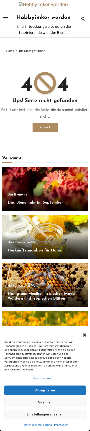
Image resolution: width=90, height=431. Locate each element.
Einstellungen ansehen (45, 414)
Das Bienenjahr (19, 194)
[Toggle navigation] (5, 18)
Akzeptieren (45, 390)
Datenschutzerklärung (38, 424)
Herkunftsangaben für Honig (35, 251)
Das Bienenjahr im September (35, 203)
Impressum (61, 424)
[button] (82, 332)
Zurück (45, 127)
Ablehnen (45, 402)
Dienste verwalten (44, 378)
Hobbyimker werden (43, 18)
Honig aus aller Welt (23, 242)
